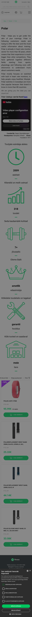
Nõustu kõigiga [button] (16, 606)
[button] (16, 614)
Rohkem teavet (11, 581)
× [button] (30, 570)
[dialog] (16, 308)
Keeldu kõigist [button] (16, 610)
